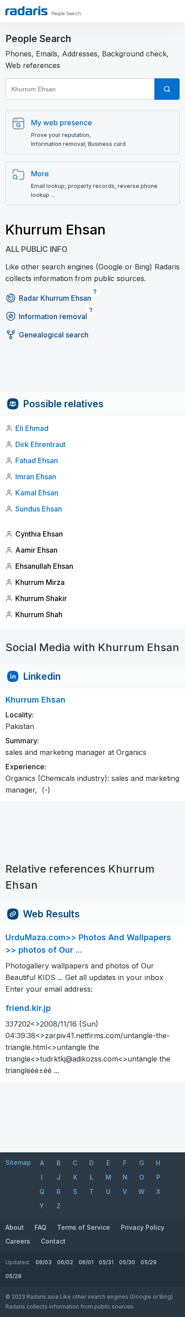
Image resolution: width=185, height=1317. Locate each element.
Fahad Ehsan (36, 460)
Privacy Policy (142, 1227)
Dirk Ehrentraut (40, 444)
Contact (53, 1241)
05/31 (106, 1262)
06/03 (43, 1262)
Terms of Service (83, 1227)
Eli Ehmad (31, 428)
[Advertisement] (92, 372)
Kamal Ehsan (36, 492)
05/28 (13, 1276)
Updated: (17, 1262)
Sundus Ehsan (38, 508)
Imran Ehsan (35, 476)
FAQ (40, 1227)
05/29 (149, 1262)
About (14, 1227)
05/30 (127, 1262)
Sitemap (18, 1162)
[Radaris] (26, 10)
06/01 (86, 1262)
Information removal (53, 316)
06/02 (65, 1262)
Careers (17, 1241)
